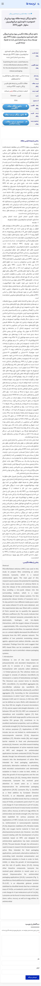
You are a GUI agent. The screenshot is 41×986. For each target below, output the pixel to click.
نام (38, 959)
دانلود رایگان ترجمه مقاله (14, 114)
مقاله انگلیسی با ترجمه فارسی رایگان (18, 14)
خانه (29, 14)
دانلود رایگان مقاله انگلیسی (14, 107)
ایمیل (37, 968)
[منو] (3, 5)
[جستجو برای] (38, 5)
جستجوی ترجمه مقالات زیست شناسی (14, 122)
